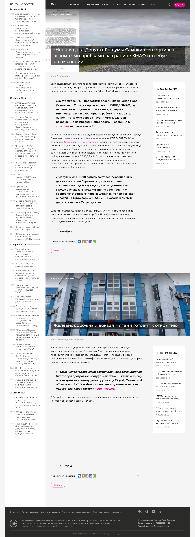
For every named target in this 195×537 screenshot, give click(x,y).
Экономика (69, 278)
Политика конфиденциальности (76, 512)
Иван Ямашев (104, 388)
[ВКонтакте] (79, 241)
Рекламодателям (30, 512)
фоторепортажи (126, 5)
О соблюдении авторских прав (107, 512)
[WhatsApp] (94, 241)
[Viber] (90, 241)
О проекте (15, 512)
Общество (69, 15)
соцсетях (62, 126)
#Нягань (58, 485)
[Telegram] (86, 241)
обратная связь (146, 5)
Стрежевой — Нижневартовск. (81, 142)
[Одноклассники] (83, 241)
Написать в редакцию (50, 512)
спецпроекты (92, 5)
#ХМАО (57, 251)
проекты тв (108, 5)
